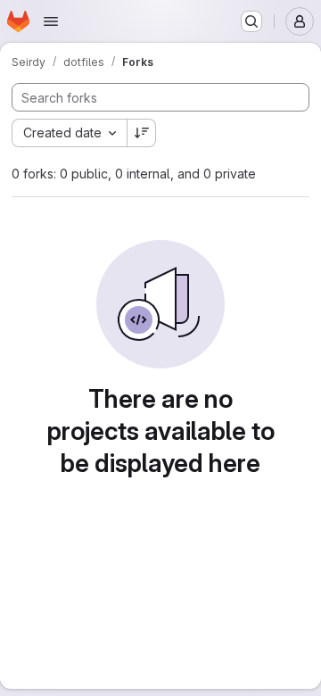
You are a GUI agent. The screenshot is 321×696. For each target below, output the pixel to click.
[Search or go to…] (251, 21)
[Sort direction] (142, 133)
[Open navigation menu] (51, 21)
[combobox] (69, 133)
